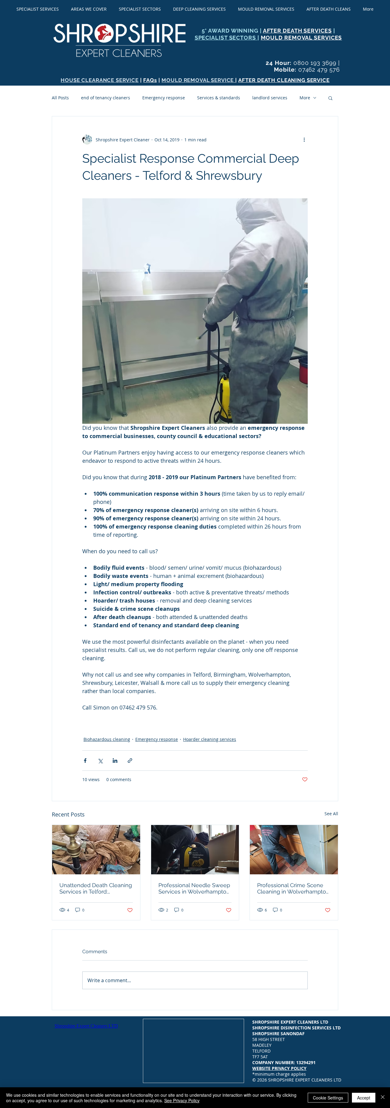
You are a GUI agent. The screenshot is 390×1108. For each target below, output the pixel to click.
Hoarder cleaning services (209, 739)
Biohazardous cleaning (106, 739)
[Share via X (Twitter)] (100, 760)
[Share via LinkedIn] (115, 760)
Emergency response (163, 98)
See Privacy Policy (182, 1100)
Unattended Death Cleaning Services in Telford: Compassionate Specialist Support (95, 888)
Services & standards (218, 98)
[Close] (382, 1097)
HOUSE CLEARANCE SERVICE (100, 80)
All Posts (60, 98)
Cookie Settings (328, 1098)
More (305, 98)
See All (331, 813)
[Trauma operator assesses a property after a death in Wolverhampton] (294, 849)
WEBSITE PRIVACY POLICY (279, 1068)
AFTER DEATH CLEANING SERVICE (284, 80)
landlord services (269, 98)
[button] (330, 97)
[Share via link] (130, 760)
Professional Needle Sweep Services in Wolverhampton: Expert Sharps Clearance (194, 888)
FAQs (150, 80)
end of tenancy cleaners (105, 98)
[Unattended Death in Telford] (96, 849)
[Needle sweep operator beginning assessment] (195, 849)
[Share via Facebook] (85, 760)
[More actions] (304, 139)
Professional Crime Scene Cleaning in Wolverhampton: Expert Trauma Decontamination (293, 888)
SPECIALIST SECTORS (226, 37)
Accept (363, 1098)
